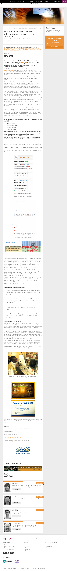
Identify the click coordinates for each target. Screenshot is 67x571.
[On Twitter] (7, 55)
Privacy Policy (7, 547)
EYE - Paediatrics (24, 49)
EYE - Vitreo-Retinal (15, 50)
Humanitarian (7, 28)
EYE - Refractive (38, 49)
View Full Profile (16, 489)
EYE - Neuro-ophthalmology (31, 48)
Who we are (28, 544)
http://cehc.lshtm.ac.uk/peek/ (9, 441)
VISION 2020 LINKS (8, 70)
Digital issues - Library (51, 544)
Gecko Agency (43, 568)
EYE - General (22, 50)
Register (27, 546)
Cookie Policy (7, 544)
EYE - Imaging (23, 48)
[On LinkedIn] (10, 55)
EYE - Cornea (10, 48)
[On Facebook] (5, 55)
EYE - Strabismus (7, 50)
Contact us (27, 547)
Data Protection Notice (9, 546)
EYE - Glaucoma (17, 48)
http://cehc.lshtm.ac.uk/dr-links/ (10, 430)
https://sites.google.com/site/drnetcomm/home (12, 437)
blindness (12, 63)
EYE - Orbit (19, 49)
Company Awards (29, 550)
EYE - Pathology (31, 49)
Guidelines (48, 547)
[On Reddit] (12, 55)
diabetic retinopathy (22, 62)
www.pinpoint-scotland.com (49, 538)
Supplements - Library (51, 546)
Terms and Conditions (9, 549)
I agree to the (54, 43)
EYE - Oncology (13, 49)
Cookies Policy (57, 1)
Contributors (28, 549)
